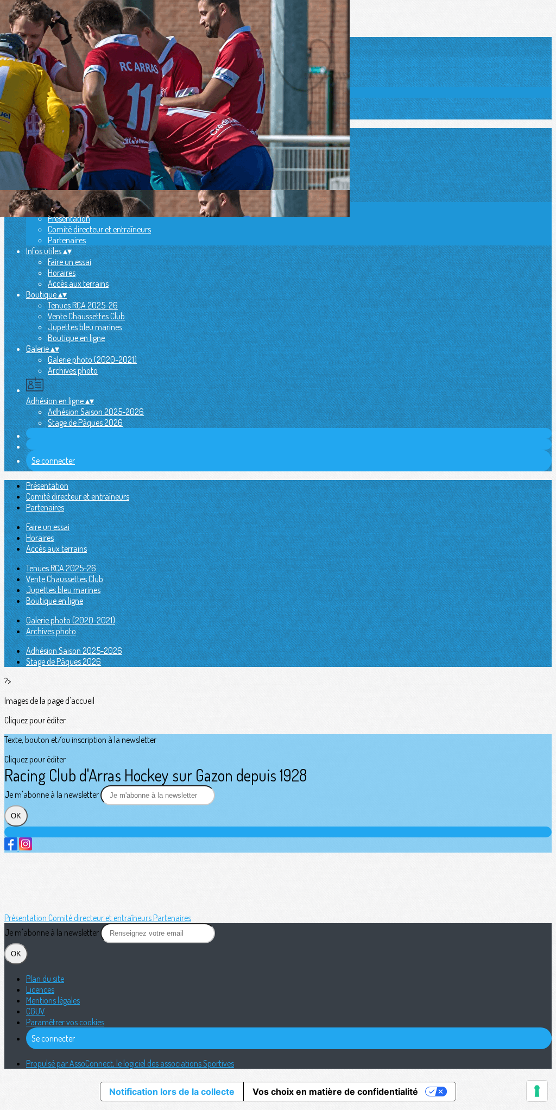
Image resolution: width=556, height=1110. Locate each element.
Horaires (61, 272)
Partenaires (67, 240)
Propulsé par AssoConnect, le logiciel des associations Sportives (130, 1063)
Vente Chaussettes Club (86, 316)
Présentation (69, 218)
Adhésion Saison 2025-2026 (96, 411)
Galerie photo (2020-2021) (92, 359)
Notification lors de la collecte (172, 1091)
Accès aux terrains (78, 283)
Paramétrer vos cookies (65, 1022)
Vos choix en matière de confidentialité (335, 1091)
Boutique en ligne (76, 337)
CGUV (35, 1011)
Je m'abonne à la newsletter (52, 794)
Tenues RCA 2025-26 (83, 305)
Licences (40, 989)
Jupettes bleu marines (85, 326)
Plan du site (45, 978)
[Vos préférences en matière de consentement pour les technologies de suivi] (537, 1091)
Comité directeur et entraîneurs (99, 229)
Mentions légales (53, 1000)
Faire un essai (69, 261)
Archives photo (73, 370)
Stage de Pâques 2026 (85, 422)
